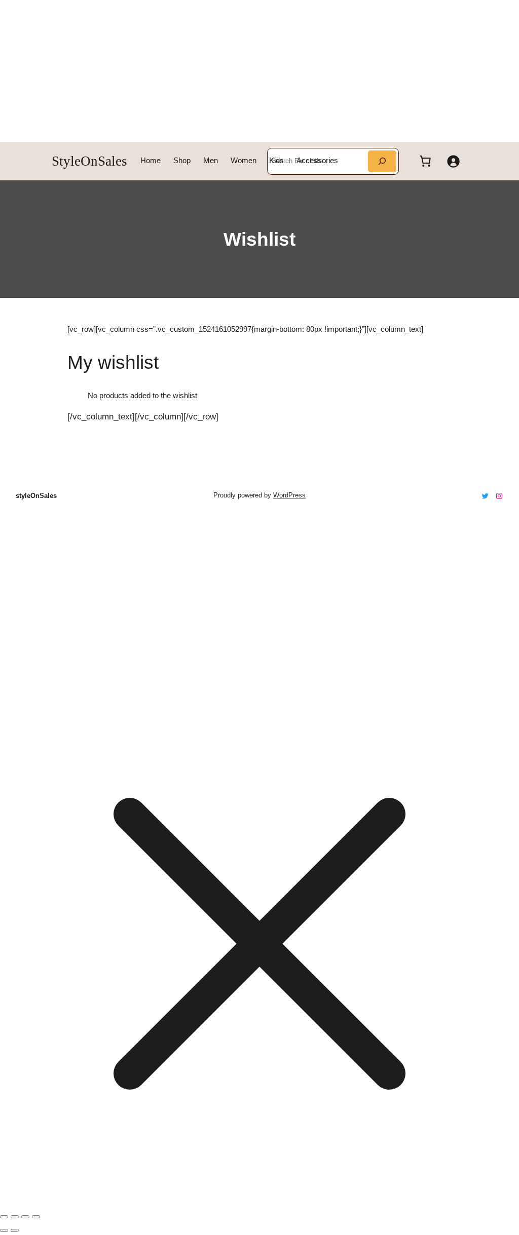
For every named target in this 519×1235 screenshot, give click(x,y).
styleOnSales (89, 161)
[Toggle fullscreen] (15, 1216)
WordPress (289, 495)
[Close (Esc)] (36, 1216)
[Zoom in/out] (4, 1216)
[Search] (382, 161)
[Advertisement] (259, 71)
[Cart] (425, 161)
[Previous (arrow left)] (4, 1230)
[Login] (452, 161)
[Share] (25, 1216)
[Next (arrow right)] (15, 1230)
